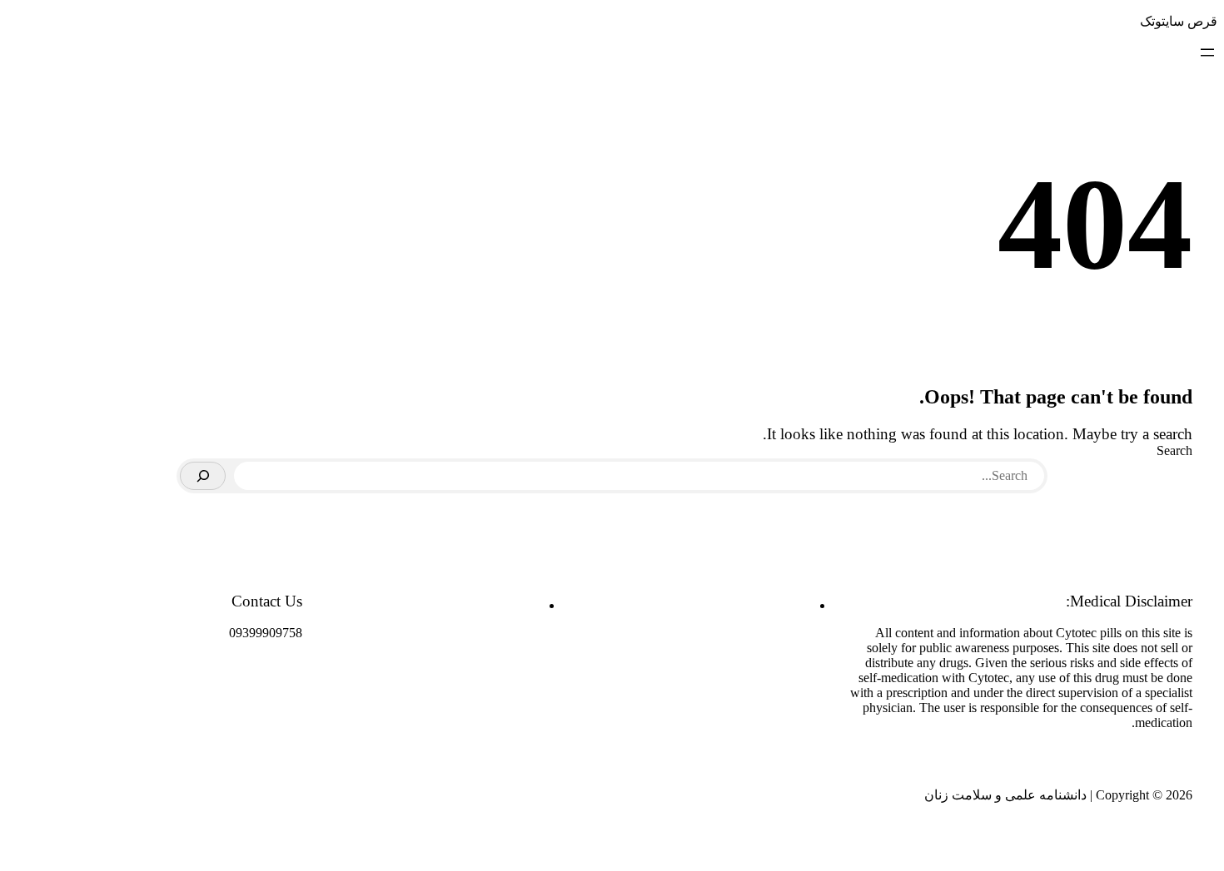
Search (1174, 450)
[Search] (203, 476)
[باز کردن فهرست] (1207, 52)
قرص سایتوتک (1178, 21)
